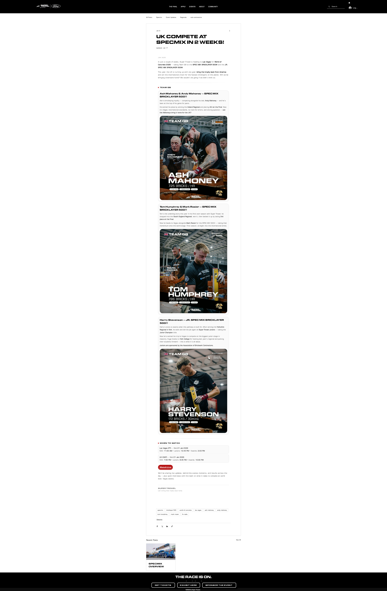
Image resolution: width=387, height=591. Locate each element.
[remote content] (193, 276)
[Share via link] (172, 526)
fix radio (184, 514)
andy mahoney (222, 510)
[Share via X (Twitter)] (162, 526)
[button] (173, 6)
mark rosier (175, 514)
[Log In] (349, 8)
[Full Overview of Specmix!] (160, 552)
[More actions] (229, 31)
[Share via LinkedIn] (167, 526)
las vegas (198, 510)
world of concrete (186, 510)
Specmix (159, 17)
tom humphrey (162, 514)
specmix (160, 510)
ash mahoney (209, 510)
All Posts (149, 17)
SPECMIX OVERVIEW (156, 565)
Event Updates (171, 17)
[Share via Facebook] (157, 526)
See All (238, 540)
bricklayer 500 (171, 510)
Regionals (183, 17)
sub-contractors (196, 17)
